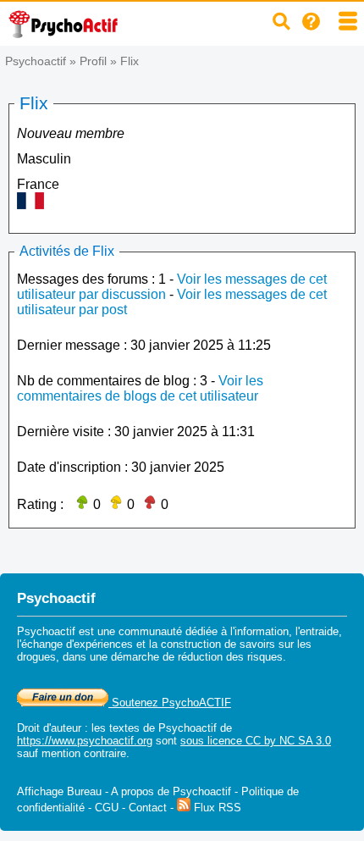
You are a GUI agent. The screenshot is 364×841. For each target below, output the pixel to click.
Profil (93, 61)
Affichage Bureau (59, 791)
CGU (107, 807)
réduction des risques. (232, 656)
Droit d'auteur (49, 728)
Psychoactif (35, 61)
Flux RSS (215, 807)
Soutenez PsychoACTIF (169, 702)
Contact (148, 807)
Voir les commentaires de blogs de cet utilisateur (140, 388)
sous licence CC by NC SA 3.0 (255, 740)
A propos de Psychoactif (171, 791)
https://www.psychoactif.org (84, 740)
